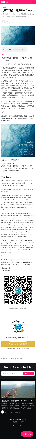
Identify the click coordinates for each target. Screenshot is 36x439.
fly (7, 21)
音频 (2, 54)
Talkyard (19, 359)
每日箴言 (3, 7)
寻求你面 (15, 422)
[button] (33, 2)
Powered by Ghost (18, 425)
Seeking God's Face (15, 419)
